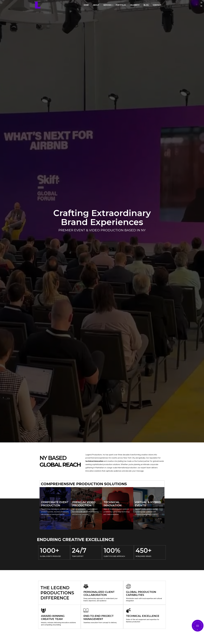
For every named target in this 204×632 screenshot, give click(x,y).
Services (107, 5)
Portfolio (121, 5)
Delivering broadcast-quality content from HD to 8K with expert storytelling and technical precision (85, 511)
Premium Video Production (83, 504)
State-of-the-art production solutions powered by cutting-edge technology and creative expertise (117, 511)
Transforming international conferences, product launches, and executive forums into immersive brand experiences (55, 511)
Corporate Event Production (55, 504)
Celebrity (134, 5)
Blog (146, 5)
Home (86, 5)
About (96, 5)
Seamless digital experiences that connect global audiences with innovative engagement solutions (146, 511)
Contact (157, 5)
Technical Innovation (113, 504)
